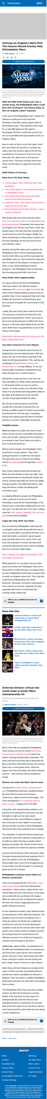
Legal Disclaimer (35, 1072)
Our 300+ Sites (34, 1060)
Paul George (14, 462)
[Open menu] (3, 3)
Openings (32, 1056)
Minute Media (13, 1085)
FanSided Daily (8, 1064)
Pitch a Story (33, 1064)
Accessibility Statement (12, 1076)
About (4, 1056)
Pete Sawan (9, 53)
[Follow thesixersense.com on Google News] (41, 601)
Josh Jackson (17, 512)
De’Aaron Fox (32, 363)
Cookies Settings (9, 1080)
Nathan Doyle (10, 704)
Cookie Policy (7, 1072)
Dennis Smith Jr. (9, 366)
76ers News (13, 1038)
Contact (5, 1060)
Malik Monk (21, 363)
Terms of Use (34, 1068)
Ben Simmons (20, 289)
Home (4, 1038)
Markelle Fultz (30, 512)
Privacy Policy (8, 1068)
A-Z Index (32, 1076)
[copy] (15, 57)
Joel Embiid (35, 289)
